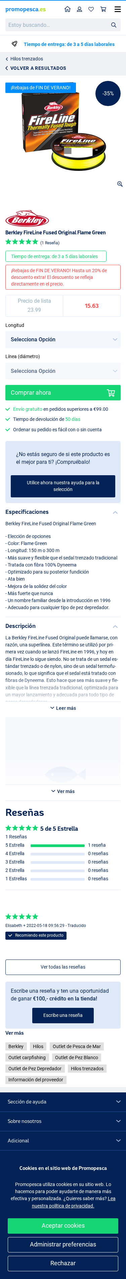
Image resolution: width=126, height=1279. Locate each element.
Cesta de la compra (103, 9)
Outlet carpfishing (27, 1057)
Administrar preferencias (63, 1244)
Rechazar (63, 1263)
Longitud (14, 325)
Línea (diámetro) (22, 356)
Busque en (115, 26)
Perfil (79, 9)
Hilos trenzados (26, 58)
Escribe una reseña (63, 1015)
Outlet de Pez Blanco (76, 1057)
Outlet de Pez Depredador (34, 1068)
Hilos (38, 1046)
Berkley (16, 1046)
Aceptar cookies (63, 1225)
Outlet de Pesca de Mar (77, 1046)
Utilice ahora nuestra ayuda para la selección (63, 486)
